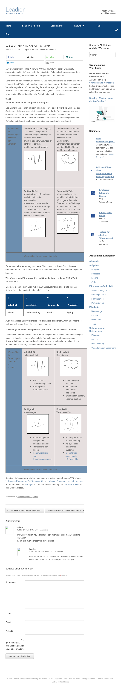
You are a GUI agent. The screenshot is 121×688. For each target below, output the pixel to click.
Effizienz (95, 339)
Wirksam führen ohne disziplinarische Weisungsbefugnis (105, 172)
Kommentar (11, 582)
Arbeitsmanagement (100, 290)
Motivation (96, 319)
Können (94, 315)
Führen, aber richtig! (105, 214)
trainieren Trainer (71, 484)
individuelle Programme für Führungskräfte (25, 481)
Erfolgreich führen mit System (104, 192)
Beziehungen (97, 311)
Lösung (94, 277)
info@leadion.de (108, 13)
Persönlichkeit (97, 302)
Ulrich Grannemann (47, 49)
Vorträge (28, 484)
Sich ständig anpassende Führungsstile (72, 455)
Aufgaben (94, 265)
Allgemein (94, 260)
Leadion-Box (57, 25)
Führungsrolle (97, 298)
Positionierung (97, 343)
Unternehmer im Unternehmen (97, 329)
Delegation (96, 269)
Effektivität (96, 335)
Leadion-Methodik (31, 25)
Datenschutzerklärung (60, 681)
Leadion (16, 678)
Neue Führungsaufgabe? (105, 140)
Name (8, 613)
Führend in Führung (16, 10)
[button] (15, 57)
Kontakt (100, 678)
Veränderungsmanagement (27, 496)
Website (9, 630)
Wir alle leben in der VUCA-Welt (28, 46)
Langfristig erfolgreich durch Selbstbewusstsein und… (70, 510)
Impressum (108, 678)
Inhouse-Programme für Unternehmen (66, 481)
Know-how (79, 25)
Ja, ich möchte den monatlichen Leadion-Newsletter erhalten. (15, 644)
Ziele (93, 281)
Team (98, 25)
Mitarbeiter (94, 307)
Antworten (44, 529)
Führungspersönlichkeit (101, 286)
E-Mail (8, 622)
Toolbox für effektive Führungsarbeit (105, 234)
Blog (8, 34)
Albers (20, 527)
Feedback (95, 273)
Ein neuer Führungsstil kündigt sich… (24, 510)
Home (8, 25)
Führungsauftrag (98, 294)
